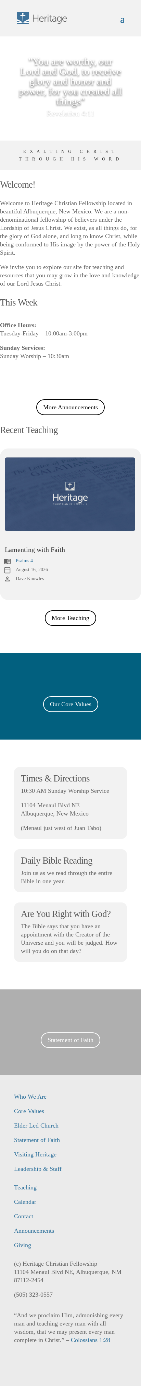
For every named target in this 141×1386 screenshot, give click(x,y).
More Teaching (70, 617)
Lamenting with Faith (35, 549)
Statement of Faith (70, 1039)
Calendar (25, 1201)
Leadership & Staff (38, 1168)
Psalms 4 (24, 560)
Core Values (29, 1111)
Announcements (34, 1230)
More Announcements (70, 407)
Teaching (25, 1187)
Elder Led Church (36, 1125)
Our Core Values (70, 704)
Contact (23, 1216)
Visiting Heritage (35, 1154)
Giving (22, 1245)
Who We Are (30, 1096)
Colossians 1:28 (90, 1340)
